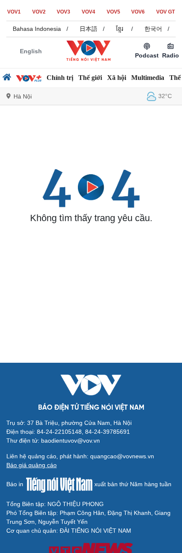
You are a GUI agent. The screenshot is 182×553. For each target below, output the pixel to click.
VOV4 (88, 12)
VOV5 (113, 12)
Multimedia (147, 77)
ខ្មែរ (118, 28)
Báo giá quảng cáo (31, 465)
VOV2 (39, 12)
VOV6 (138, 12)
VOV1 (14, 12)
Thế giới (90, 77)
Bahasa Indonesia (36, 28)
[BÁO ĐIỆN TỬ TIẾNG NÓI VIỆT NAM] (88, 50)
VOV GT (165, 12)
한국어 (152, 28)
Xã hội (116, 77)
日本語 (88, 28)
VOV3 (63, 12)
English (31, 51)
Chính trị (60, 77)
